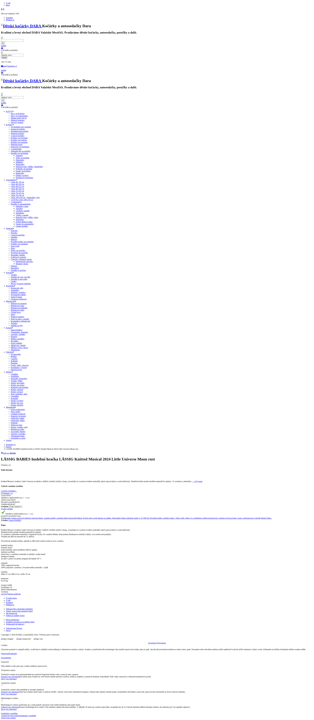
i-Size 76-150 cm (17, 195)
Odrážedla (15, 376)
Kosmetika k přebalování (20, 321)
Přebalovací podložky (19, 308)
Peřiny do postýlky (18, 250)
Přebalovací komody (19, 303)
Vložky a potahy (22, 215)
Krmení (9, 328)
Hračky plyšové (17, 392)
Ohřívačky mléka (17, 418)
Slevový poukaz (17, 122)
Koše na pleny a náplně (20, 319)
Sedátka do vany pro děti (20, 277)
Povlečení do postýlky (19, 253)
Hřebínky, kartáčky (18, 292)
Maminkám (10, 407)
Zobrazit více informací (10, 677)
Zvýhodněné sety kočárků (21, 127)
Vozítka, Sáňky (17, 381)
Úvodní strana (11, 598)
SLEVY (9, 111)
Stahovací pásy (16, 425)
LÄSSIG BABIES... (9, 491)
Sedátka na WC (17, 326)
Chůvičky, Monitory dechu (21, 259)
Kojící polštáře (16, 343)
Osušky (14, 281)
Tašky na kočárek (22, 158)
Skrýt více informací (9, 679)
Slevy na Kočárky (18, 114)
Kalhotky (14, 361)
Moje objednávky (13, 620)
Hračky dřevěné (17, 405)
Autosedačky (11, 180)
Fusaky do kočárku (23, 171)
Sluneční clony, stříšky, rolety (27, 217)
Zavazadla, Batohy (18, 432)
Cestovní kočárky (17, 136)
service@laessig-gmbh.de (11, 594)
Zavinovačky (16, 354)
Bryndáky (15, 341)
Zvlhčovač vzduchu (18, 257)
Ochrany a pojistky (18, 434)
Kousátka (14, 398)
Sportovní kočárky (18, 129)
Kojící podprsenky (18, 409)
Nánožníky (20, 160)
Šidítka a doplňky (17, 339)
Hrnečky (14, 337)
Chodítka (14, 374)
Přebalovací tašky (17, 310)
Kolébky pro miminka (19, 244)
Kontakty (9, 18)
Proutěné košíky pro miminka (22, 242)
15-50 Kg (22, 200)
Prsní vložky (15, 412)
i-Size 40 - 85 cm (17, 182)
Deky (13, 248)
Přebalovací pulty (17, 306)
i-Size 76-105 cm (17, 191)
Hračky (9, 372)
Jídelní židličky (16, 330)
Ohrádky (14, 237)
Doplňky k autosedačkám (21, 204)
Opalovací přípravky (19, 299)
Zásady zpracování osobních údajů (19, 611)
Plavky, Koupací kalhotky (21, 284)
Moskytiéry (20, 164)
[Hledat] (3, 43)
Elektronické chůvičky (24, 262)
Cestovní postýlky (18, 235)
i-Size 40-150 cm (17, 189)
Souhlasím (13, 654)
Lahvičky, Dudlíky (18, 334)
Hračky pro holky (18, 383)
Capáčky (14, 359)
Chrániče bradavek (18, 414)
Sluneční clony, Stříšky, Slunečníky (29, 167)
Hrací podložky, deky (19, 394)
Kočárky (9, 125)
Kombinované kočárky (20, 131)
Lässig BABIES (15, 520)
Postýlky (14, 233)
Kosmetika (10, 286)
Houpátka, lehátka (18, 255)
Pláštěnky (19, 162)
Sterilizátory (15, 350)
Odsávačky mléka (18, 420)
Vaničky (14, 275)
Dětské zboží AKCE (19, 118)
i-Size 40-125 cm (17, 186)
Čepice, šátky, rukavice (20, 365)
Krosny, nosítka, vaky (19, 427)
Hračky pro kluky (18, 385)
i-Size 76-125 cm (17, 193)
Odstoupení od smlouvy (15, 624)
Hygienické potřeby (18, 295)
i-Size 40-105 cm (17, 184)
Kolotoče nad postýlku (19, 387)
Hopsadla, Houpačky (19, 379)
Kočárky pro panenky (19, 142)
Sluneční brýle (16, 370)
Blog (8, 5)
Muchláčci (15, 268)
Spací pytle (15, 246)
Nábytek (14, 231)
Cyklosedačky (16, 202)
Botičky (14, 356)
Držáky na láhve (22, 175)
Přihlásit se (10, 20)
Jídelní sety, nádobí (18, 345)
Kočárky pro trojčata (19, 140)
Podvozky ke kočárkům (20, 147)
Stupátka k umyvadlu (19, 279)
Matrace (14, 239)
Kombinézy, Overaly (19, 368)
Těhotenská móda (18, 436)
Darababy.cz (11, 445)
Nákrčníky (20, 220)
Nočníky (14, 323)
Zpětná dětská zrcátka (24, 222)
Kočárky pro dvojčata (19, 138)
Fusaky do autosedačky (25, 224)
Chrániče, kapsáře (23, 211)
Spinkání (9, 228)
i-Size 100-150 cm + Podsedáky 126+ (25, 197)
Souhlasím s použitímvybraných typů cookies (10, 714)
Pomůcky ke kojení (18, 416)
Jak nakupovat (11, 613)
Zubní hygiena (16, 297)
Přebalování (10, 301)
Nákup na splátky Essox (15, 616)
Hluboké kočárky (17, 133)
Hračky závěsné (17, 390)
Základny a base (22, 206)
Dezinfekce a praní (18, 438)
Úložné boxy (16, 312)
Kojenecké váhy (17, 288)
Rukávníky (20, 173)
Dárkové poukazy (18, 120)
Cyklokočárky (16, 149)
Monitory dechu (22, 264)
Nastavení (5, 654)
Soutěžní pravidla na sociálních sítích (20, 622)
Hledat (4, 58)
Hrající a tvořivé (17, 401)
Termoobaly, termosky (19, 332)
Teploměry (15, 290)
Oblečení (9, 352)
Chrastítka (15, 396)
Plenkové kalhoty (17, 317)
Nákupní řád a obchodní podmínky (19, 609)
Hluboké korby (17, 145)
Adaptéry (19, 156)
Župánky (14, 363)
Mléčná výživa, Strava (19, 348)
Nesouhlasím (6, 658)
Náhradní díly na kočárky (21, 151)
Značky (9, 440)
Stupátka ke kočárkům (24, 178)
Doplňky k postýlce (18, 270)
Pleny (13, 315)
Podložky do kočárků (24, 169)
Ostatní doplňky (22, 226)
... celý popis (197, 481)
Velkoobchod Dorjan (14, 628)
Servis (8, 630)
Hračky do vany (17, 403)
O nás (8, 3)
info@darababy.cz (10, 66)
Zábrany (14, 266)
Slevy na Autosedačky (19, 116)
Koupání (9, 273)
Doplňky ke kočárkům (19, 153)
